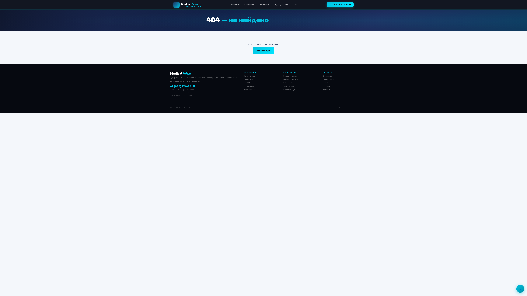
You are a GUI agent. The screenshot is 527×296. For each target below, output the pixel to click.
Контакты (327, 90)
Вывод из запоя (290, 76)
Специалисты (328, 79)
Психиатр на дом (251, 76)
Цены (287, 5)
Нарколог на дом (290, 79)
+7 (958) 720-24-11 (342, 5)
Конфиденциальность (348, 108)
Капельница (288, 83)
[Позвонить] (520, 289)
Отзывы (326, 86)
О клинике (327, 76)
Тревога (247, 83)
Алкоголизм (288, 86)
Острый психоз (250, 86)
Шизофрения (249, 90)
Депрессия (248, 79)
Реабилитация (289, 90)
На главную (263, 50)
